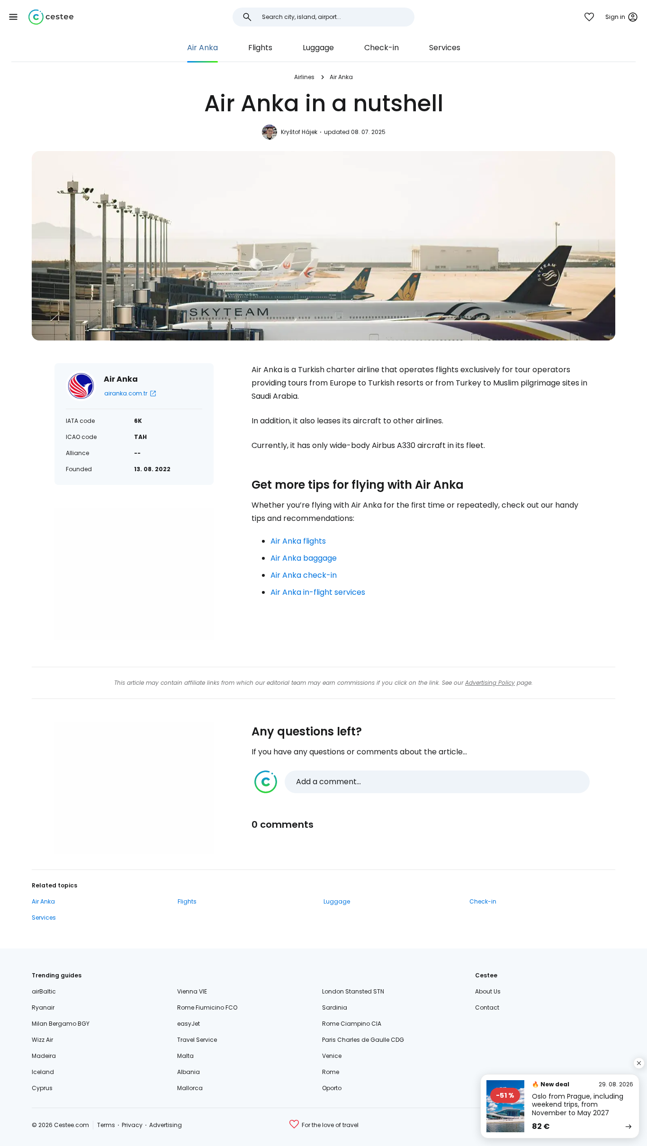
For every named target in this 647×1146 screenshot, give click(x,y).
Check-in (381, 47)
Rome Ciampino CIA (351, 1024)
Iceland (43, 1072)
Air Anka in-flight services (317, 592)
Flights (260, 47)
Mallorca (190, 1088)
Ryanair (43, 1007)
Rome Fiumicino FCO (207, 1007)
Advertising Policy (490, 683)
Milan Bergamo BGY (61, 1024)
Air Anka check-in (303, 575)
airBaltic (44, 991)
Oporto (331, 1088)
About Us (488, 991)
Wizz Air (42, 1040)
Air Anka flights (298, 541)
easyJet (188, 1024)
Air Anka (202, 47)
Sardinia (334, 1007)
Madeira (44, 1056)
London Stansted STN (353, 991)
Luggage (318, 47)
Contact (487, 1007)
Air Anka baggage (303, 558)
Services (444, 47)
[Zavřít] (639, 1063)
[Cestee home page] (50, 17)
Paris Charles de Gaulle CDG (363, 1040)
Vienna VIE (192, 991)
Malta (185, 1056)
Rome (330, 1072)
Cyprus (42, 1088)
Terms (106, 1125)
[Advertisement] (134, 574)
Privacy (132, 1125)
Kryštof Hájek (299, 132)
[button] (13, 17)
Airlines (304, 77)
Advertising (165, 1125)
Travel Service (197, 1040)
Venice (331, 1056)
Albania (188, 1072)
